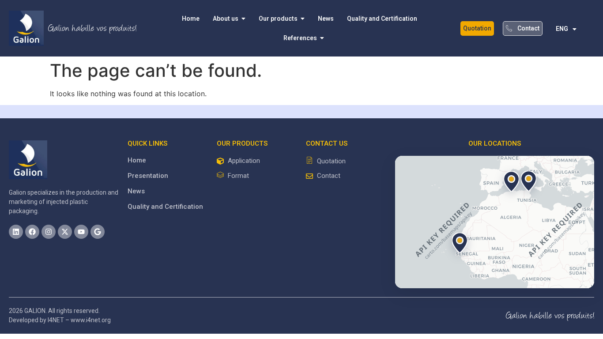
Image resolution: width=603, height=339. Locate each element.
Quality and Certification (165, 207)
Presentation (148, 176)
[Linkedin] (16, 232)
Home (137, 160)
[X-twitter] (65, 232)
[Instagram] (48, 232)
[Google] (97, 232)
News (136, 191)
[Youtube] (81, 232)
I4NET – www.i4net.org (79, 320)
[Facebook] (32, 232)
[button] (529, 181)
